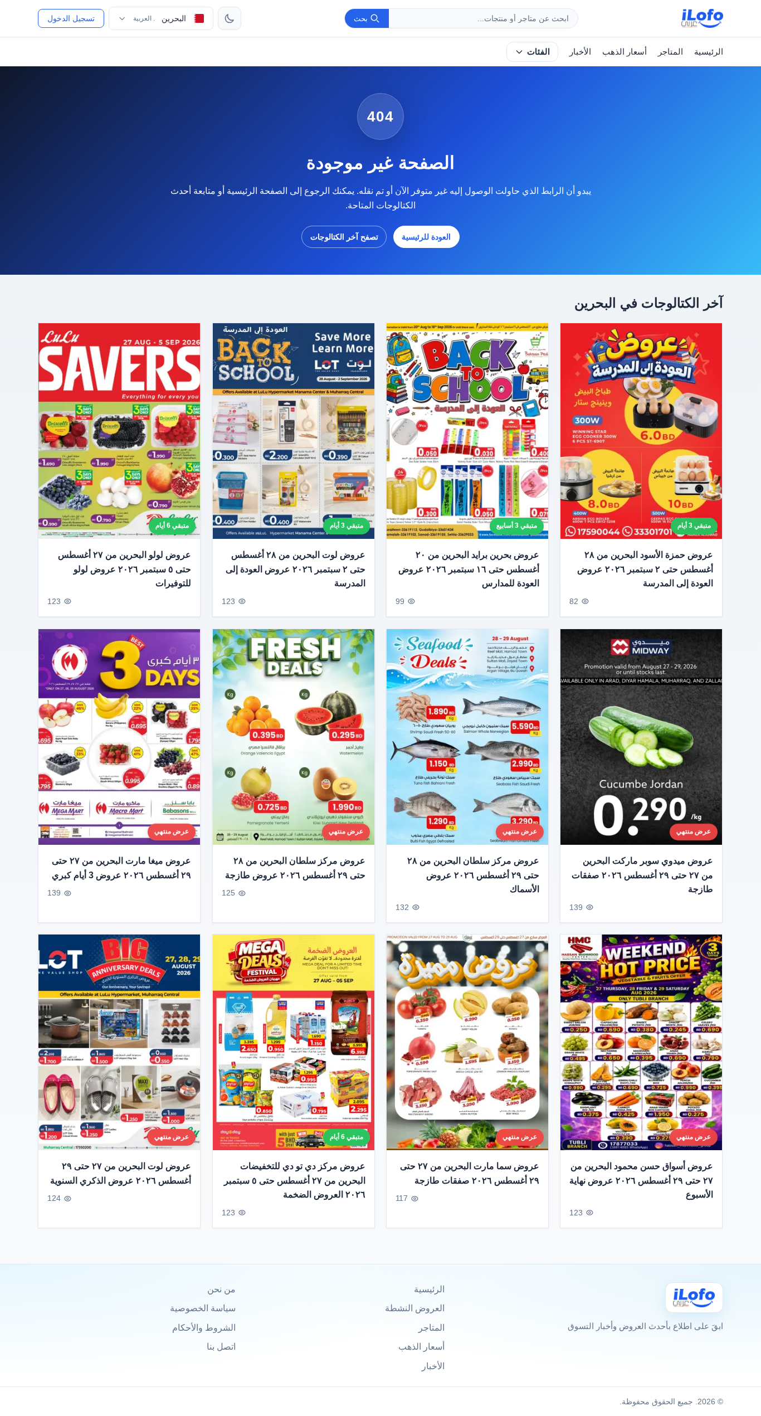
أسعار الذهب (624, 51)
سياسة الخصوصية (203, 1308)
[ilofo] (702, 18)
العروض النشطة (415, 1308)
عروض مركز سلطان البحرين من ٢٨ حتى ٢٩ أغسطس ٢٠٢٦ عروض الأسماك (473, 875)
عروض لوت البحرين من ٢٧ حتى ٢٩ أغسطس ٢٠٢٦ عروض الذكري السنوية (121, 1173)
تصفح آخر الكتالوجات (344, 236)
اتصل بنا (221, 1346)
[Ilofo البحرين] (694, 1297)
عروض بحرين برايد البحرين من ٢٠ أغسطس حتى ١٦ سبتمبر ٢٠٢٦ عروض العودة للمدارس (468, 569)
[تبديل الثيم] (229, 18)
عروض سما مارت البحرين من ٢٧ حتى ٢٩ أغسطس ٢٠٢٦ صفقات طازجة (469, 1173)
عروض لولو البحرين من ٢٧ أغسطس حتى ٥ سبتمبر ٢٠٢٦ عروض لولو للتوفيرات (124, 569)
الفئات (538, 51)
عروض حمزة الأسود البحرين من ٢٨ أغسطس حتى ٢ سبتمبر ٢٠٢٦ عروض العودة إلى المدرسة (645, 569)
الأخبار (580, 51)
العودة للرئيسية (426, 236)
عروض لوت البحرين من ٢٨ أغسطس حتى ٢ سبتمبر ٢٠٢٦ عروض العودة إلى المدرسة (295, 569)
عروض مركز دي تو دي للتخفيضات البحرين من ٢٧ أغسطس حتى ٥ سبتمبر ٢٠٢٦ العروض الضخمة (294, 1180)
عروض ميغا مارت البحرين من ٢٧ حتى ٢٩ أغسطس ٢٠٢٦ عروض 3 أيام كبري (121, 868)
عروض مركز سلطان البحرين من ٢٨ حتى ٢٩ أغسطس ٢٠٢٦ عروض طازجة (295, 868)
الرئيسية (708, 51)
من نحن (221, 1289)
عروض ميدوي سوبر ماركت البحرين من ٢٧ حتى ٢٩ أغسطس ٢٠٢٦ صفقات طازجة (642, 875)
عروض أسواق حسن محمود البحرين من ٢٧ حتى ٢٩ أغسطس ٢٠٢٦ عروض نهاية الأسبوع (641, 1180)
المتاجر (670, 51)
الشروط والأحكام (204, 1327)
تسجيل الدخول (71, 18)
